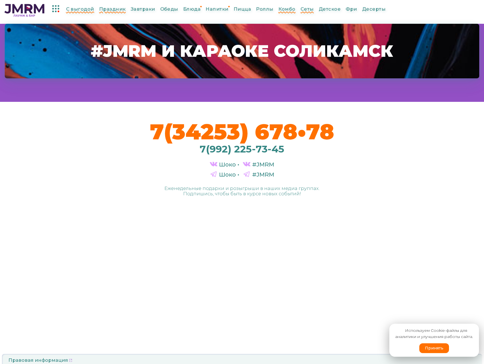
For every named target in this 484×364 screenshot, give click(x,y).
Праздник (112, 9)
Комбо (286, 9)
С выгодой (80, 9)
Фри (351, 9)
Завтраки (143, 9)
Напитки (217, 9)
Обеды (169, 9)
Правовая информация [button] (38, 360)
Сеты (307, 9)
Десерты (373, 9)
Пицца (242, 9)
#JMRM (262, 164)
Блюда (192, 9)
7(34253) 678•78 (242, 131)
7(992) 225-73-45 (242, 149)
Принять (434, 348)
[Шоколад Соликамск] (24, 9)
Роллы (264, 9)
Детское (330, 9)
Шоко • (228, 164)
